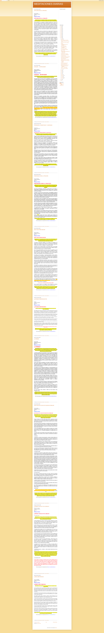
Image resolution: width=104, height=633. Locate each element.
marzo (62, 69)
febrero (62, 39)
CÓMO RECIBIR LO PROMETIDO (64, 57)
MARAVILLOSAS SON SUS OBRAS (65, 42)
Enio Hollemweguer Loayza (62, 84)
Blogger (56, 627)
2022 (61, 36)
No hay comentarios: (47, 63)
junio (61, 72)
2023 (61, 37)
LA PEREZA (36, 338)
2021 (61, 35)
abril (61, 70)
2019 (61, 33)
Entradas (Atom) (39, 623)
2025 (61, 80)
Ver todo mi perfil (61, 85)
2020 (61, 34)
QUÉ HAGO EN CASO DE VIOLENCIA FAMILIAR (44, 405)
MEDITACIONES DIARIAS (48, 4)
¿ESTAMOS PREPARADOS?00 (40, 299)
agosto (62, 74)
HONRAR (62, 43)
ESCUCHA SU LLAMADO (64, 48)
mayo (61, 71)
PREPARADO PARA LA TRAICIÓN (41, 175)
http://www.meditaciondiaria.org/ (51, 614)
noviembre (62, 77)
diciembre (62, 78)
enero (61, 38)
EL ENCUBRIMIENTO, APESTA (64, 49)
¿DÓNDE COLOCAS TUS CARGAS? (41, 506)
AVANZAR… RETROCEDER (40, 66)
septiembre (62, 75)
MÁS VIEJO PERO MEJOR (39, 229)
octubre (62, 76)
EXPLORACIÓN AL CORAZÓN (40, 10)
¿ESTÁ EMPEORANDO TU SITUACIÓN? (64, 47)
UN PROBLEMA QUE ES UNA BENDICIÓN (64, 44)
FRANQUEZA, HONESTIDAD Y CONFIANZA (43, 125)
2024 (61, 79)
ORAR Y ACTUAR (63, 50)
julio (61, 73)
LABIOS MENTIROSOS (39, 576)
